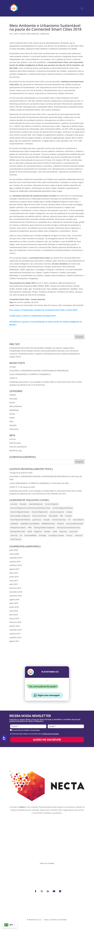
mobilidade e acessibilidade (29, 524)
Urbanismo (44, 34)
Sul (21, 535)
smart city (13, 535)
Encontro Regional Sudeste (19, 512)
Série (11, 421)
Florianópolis (53, 516)
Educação (13, 398)
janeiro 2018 (14, 626)
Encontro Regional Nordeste (63, 508)
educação (23, 504)
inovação (46, 520)
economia (13, 504)
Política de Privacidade (50, 734)
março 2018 (14, 618)
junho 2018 (14, 607)
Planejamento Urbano (18, 527)
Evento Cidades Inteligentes (20, 516)
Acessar (12, 439)
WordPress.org (15, 450)
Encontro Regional (51, 504)
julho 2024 (13, 550)
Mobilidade (14, 410)
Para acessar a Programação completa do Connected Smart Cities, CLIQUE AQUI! (43, 310)
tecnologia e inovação (56, 535)
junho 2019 (14, 577)
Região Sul (38, 531)
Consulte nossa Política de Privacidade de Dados (47, 916)
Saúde (12, 417)
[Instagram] (41, 891)
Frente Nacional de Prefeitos (20, 520)
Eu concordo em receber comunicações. (26, 730)
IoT (69, 520)
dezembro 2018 (15, 592)
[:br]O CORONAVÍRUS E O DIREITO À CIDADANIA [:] (30, 374)
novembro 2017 (15, 630)
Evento (23, 34)
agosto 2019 (14, 569)
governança (37, 520)
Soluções (13, 425)
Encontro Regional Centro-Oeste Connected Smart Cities (30, 508)
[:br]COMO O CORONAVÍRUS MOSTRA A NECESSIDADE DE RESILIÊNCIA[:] (39, 370)
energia (69, 512)
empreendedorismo (36, 504)
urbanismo (78, 535)
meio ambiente (78, 520)
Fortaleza (68, 516)
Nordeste (60, 524)
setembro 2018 (15, 596)
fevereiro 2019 (15, 588)
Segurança (63, 531)
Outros (12, 414)
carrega (12, 367)
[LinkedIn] (48, 891)
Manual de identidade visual (28, 821)
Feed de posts (15, 443)
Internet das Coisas (59, 520)
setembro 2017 (15, 637)
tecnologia (42, 535)
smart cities (73, 531)
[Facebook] (35, 891)
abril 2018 (13, 614)
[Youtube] (54, 891)
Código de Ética (58, 821)
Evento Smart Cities (39, 516)
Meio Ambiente (33, 34)
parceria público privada (74, 524)
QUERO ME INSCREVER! (47, 739)
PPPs (30, 527)
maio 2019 (13, 580)
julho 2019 (13, 573)
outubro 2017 (14, 633)
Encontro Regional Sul (39, 512)
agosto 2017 (14, 641)
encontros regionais (57, 512)
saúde (55, 531)
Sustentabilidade (30, 535)
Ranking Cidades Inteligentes (44, 527)
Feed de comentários (18, 447)
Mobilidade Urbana (48, 524)
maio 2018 (13, 611)
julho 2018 (13, 603)
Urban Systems (15, 539)
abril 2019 (13, 584)
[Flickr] (60, 891)
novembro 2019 (15, 558)
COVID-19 (13, 378)
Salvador (47, 531)
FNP (61, 516)
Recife (30, 531)
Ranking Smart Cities (17, 531)
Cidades (12, 395)
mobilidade (14, 524)
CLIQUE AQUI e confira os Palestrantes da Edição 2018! (32, 316)
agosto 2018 (14, 599)
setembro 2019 (15, 565)
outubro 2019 (14, 561)
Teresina (69, 535)
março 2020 (14, 554)
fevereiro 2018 (15, 622)
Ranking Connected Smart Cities (68, 527)
